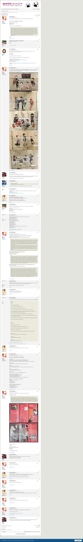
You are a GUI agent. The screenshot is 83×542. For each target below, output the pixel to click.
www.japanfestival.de (13, 292)
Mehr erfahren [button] (31, 540)
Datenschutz (19, 534)
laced (11, 298)
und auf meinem (19, 229)
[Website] (2, 23)
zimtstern (12, 189)
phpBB (18, 533)
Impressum (17, 534)
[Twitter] (5, 23)
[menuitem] (38, 9)
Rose (11, 41)
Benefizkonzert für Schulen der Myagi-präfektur (16, 40)
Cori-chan (12, 181)
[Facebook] (4, 23)
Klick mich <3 (10, 65)
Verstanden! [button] (78, 540)
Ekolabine (12, 196)
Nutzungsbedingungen (23, 534)
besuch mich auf (12, 229)
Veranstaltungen (4, 13)
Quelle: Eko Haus (13, 35)
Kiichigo (12, 173)
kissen (11, 215)
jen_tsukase (3, 53)
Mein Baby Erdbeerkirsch (12, 38)
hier (20, 285)
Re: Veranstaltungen (12, 67)
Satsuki (11, 17)
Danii (2, 284)
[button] (39, 15)
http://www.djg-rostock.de (15, 60)
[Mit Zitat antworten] (37, 16)
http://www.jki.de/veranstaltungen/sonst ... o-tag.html (15, 342)
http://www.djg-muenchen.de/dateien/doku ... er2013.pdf (16, 193)
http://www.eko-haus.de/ (23, 234)
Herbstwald (10, 350)
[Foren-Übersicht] (21, 4)
